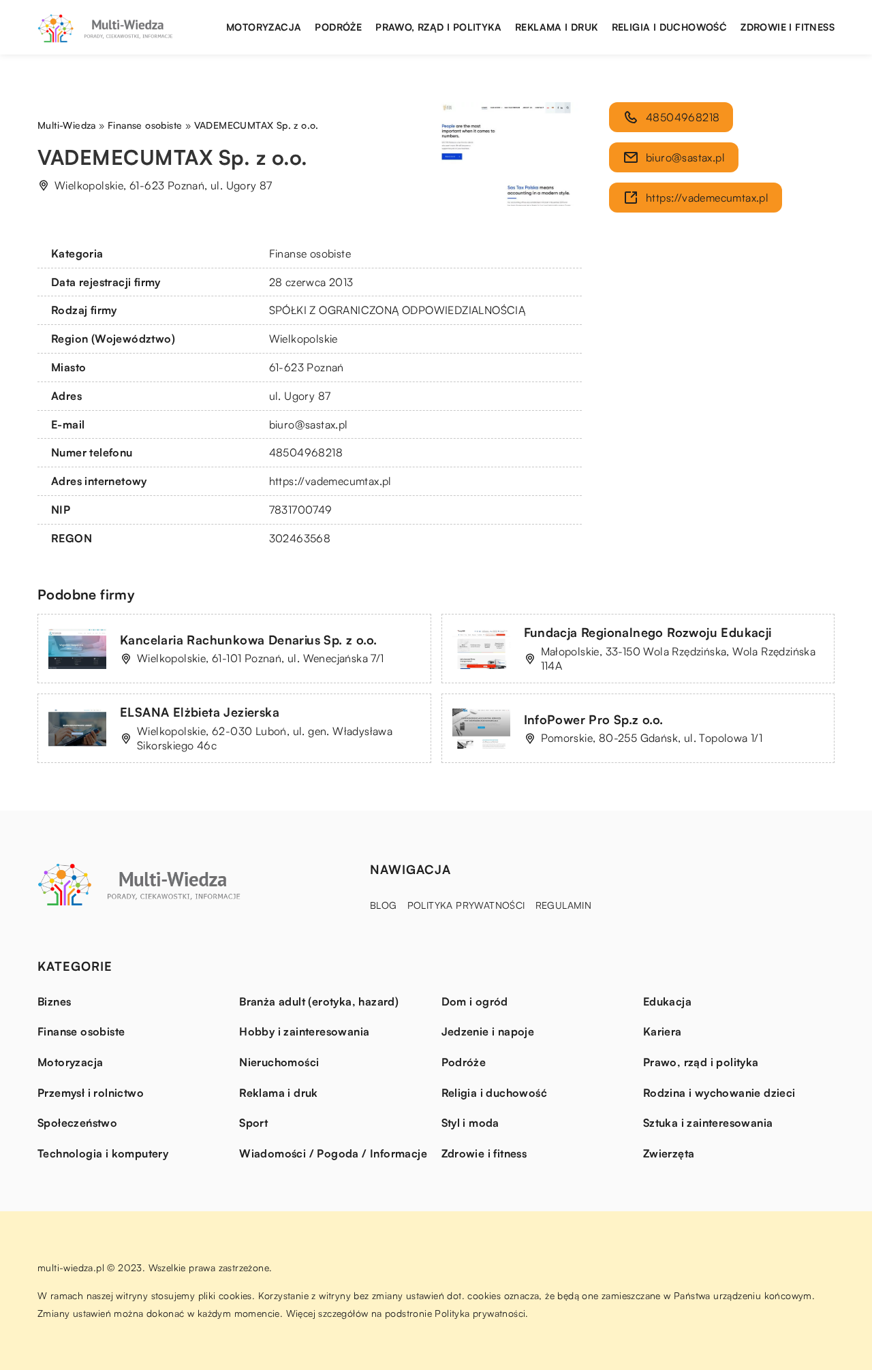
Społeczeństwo (77, 1123)
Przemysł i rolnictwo (90, 1093)
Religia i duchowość (670, 27)
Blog (383, 905)
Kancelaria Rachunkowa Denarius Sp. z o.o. (248, 639)
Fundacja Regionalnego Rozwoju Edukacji (648, 632)
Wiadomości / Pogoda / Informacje (333, 1153)
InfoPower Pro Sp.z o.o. (594, 719)
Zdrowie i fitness (788, 27)
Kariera (662, 1031)
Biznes (54, 1001)
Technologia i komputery (102, 1153)
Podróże (338, 27)
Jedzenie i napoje (488, 1031)
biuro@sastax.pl (308, 424)
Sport (253, 1123)
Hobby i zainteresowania (304, 1031)
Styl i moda (470, 1123)
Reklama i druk (556, 27)
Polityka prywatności (466, 905)
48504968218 (306, 452)
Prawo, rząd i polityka (438, 27)
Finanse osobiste (310, 253)
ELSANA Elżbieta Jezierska (199, 711)
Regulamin (563, 905)
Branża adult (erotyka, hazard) (319, 1001)
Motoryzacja (263, 27)
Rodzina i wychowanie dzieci (719, 1093)
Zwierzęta (669, 1153)
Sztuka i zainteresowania (708, 1123)
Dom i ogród (474, 1001)
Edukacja (667, 1001)
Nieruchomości (279, 1062)
